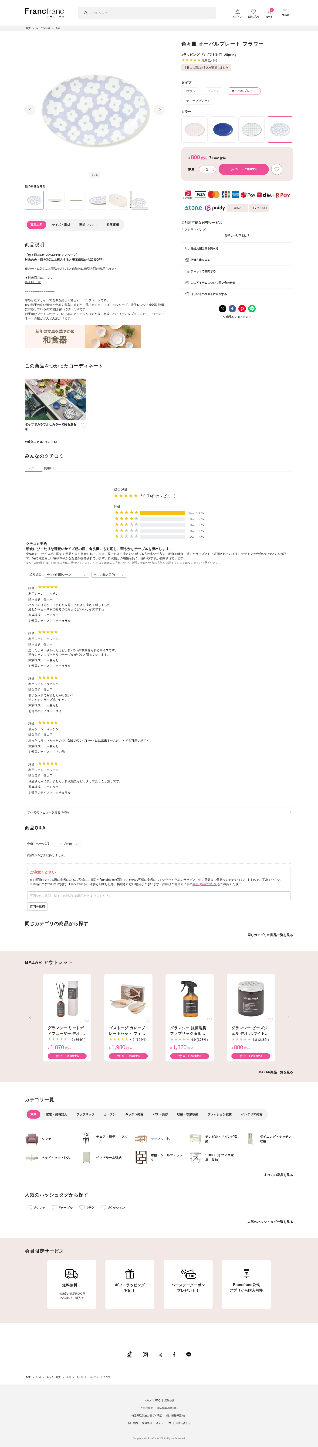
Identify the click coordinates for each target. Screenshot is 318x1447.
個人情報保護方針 (176, 1415)
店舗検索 (169, 1400)
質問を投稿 (37, 906)
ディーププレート (198, 100)
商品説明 (36, 224)
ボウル (190, 91)
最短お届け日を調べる (205, 248)
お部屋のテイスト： (42, 620)
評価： (32, 588)
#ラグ (90, 1207)
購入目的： (36, 599)
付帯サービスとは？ (237, 235)
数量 (191, 169)
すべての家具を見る (278, 1175)
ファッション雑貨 (220, 1114)
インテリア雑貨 (251, 1114)
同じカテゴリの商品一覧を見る (270, 935)
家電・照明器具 (56, 1114)
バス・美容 (160, 1114)
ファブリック (85, 1114)
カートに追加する (69, 1056)
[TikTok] (129, 1354)
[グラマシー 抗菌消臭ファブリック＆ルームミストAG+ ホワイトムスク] (189, 999)
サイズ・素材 (61, 224)
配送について (88, 224)
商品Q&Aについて (205, 884)
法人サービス (163, 1423)
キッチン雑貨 (134, 1114)
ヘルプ (147, 1400)
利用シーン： (37, 593)
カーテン (110, 1114)
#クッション (116, 1207)
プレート (213, 91)
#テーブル (66, 1207)
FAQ (157, 1400)
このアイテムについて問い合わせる (213, 282)
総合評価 (121, 489)
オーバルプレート (244, 91)
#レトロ (51, 442)
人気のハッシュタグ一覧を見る (270, 1222)
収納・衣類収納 (187, 1114)
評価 (117, 506)
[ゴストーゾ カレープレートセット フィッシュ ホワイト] (128, 999)
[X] (160, 1354)
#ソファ (39, 1207)
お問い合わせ (183, 1423)
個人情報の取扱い (167, 1408)
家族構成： (36, 615)
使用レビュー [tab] (53, 468)
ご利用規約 (146, 1408)
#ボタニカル (34, 442)
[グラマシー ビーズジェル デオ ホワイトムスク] (251, 999)
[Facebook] (174, 1354)
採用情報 (147, 1423)
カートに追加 (246, 169)
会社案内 (133, 1423)
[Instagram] (145, 1354)
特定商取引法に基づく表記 (147, 1415)
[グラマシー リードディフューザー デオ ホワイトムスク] (67, 999)
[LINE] (188, 1354)
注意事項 (113, 224)
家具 (33, 1114)
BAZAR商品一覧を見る (276, 1072)
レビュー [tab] (33, 468)
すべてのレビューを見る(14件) (48, 812)
